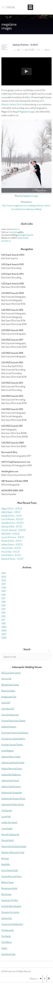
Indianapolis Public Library (12, 804)
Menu (30, 7)
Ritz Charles (6, 894)
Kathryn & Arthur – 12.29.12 (25, 44)
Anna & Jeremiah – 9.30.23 (13, 530)
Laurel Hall (5, 816)
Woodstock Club (8, 954)
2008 (3, 630)
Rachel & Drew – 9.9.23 (11, 540)
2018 (3, 594)
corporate (13, 232)
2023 (3, 576)
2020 (3, 587)
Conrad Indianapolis (10, 714)
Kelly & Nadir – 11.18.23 (10, 512)
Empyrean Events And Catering (14, 732)
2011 (3, 619)
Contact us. (6, 240)
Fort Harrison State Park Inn (13, 738)
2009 (3, 626)
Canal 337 (5, 702)
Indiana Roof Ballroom (11, 774)
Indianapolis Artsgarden (11, 792)
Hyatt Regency (7, 750)
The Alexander (7, 930)
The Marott (6, 936)
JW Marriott (6, 810)
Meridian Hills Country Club (12, 852)
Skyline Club (6, 918)
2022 (3, 580)
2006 (3, 637)
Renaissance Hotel (9, 888)
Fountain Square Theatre (12, 744)
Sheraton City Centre (10, 912)
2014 (3, 609)
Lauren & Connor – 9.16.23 (12, 537)
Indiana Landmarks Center (12, 762)
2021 (3, 583)
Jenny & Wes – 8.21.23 (11, 548)
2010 (3, 623)
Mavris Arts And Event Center (13, 846)
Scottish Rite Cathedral (11, 906)
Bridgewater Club (8, 696)
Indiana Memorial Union (11, 768)
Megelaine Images (26, 111)
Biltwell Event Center (10, 684)
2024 (3, 573)
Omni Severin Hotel (9, 870)
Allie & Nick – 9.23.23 (10, 533)
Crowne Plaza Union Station (13, 720)
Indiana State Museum (11, 786)
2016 (3, 601)
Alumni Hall (6, 678)
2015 (3, 605)
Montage (5, 858)
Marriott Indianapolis (10, 834)
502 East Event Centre (10, 672)
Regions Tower (7, 882)
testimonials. (23, 237)
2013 (3, 612)
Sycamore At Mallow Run (12, 924)
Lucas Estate (6, 828)
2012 (3, 616)
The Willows (6, 942)
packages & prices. (26, 234)
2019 (3, 591)
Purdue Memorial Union (11, 876)
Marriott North (7, 840)
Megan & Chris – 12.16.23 (11, 508)
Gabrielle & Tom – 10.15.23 (12, 522)
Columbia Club (7, 708)
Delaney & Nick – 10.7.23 (11, 526)
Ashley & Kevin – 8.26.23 (12, 544)
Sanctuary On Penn (9, 900)
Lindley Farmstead (9, 822)
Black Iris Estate (8, 690)
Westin (4, 948)
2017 (3, 598)
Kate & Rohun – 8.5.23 (11, 555)
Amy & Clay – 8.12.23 (10, 551)
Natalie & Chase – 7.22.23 (12, 558)
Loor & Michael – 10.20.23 (12, 519)
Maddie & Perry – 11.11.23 (11, 515)
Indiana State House (10, 780)
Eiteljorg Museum (8, 726)
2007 (3, 634)
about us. (16, 229)
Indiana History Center (10, 756)
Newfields (5, 864)
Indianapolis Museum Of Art (13, 798)
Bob (18, 50)
